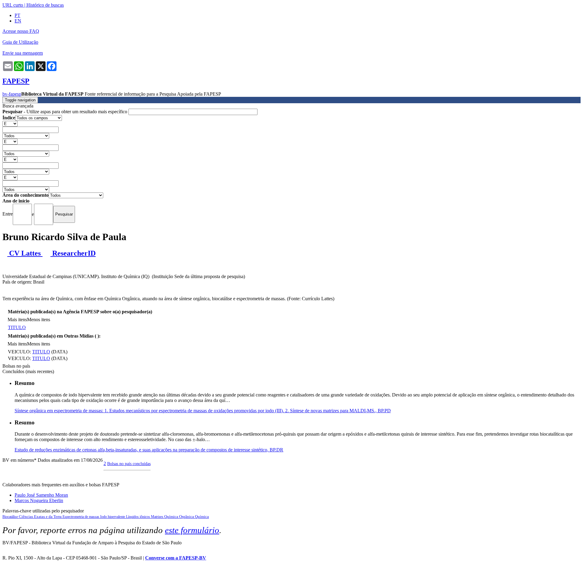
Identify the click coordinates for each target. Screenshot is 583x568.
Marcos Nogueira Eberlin (39, 500)
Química (202, 516)
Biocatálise (10, 517)
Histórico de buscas (45, 5)
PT (17, 15)
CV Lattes (25, 253)
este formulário (192, 530)
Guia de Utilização (20, 42)
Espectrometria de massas (81, 517)
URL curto (12, 5)
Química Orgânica (179, 516)
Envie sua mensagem (22, 53)
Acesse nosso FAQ (20, 31)
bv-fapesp (11, 94)
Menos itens (38, 319)
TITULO (17, 327)
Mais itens (17, 319)
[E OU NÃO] (10, 123)
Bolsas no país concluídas (129, 463)
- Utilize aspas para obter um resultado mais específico (65, 111)
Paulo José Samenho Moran (41, 495)
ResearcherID (73, 253)
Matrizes (157, 517)
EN (18, 20)
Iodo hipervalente (113, 517)
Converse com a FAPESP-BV (175, 557)
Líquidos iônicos (138, 517)
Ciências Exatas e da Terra (41, 516)
